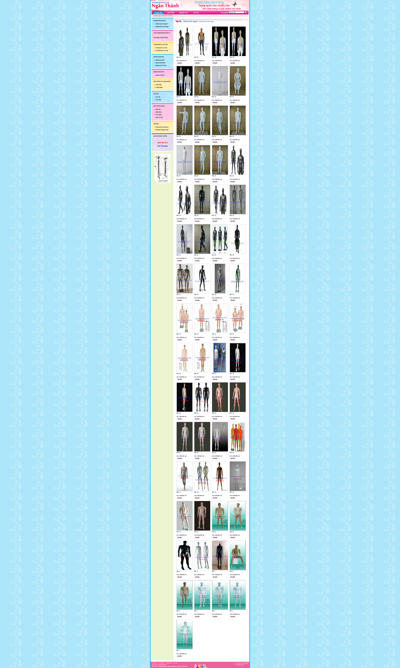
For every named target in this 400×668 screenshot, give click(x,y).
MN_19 (214, 452)
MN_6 (231, 571)
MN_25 (179, 413)
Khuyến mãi (169, 663)
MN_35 (214, 294)
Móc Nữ (158, 109)
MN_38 (232, 255)
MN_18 (232, 452)
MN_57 (179, 97)
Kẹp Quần (159, 114)
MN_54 (232, 97)
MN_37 (179, 294)
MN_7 (213, 571)
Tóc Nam (158, 99)
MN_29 (179, 373)
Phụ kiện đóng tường (162, 130)
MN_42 (232, 215)
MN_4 (196, 611)
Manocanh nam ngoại (162, 26)
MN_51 (214, 136)
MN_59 (214, 57)
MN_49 (179, 176)
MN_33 (179, 334)
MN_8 (196, 571)
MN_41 (179, 255)
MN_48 (196, 176)
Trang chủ (154, 663)
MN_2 (231, 611)
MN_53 (179, 136)
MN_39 (214, 255)
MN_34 (232, 294)
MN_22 (232, 413)
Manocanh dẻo (160, 75)
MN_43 (214, 215)
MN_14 (232, 492)
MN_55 (214, 97)
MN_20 (196, 452)
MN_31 (214, 334)
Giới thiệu (161, 663)
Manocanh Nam (160, 63)
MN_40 (196, 255)
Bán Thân (159, 84)
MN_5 (178, 611)
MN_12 (196, 531)
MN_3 (213, 611)
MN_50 (232, 136)
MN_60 (196, 57)
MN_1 (178, 650)
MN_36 (196, 294)
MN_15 (214, 492)
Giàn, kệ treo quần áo (162, 127)
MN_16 (196, 492)
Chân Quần (159, 87)
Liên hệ (175, 663)
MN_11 (214, 531)
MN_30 (232, 334)
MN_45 (179, 215)
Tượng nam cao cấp (162, 50)
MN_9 (178, 571)
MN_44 (196, 215)
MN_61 (179, 57)
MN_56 (196, 97)
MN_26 (232, 373)
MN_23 (214, 413)
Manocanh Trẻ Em (161, 65)
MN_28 (196, 373)
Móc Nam (159, 112)
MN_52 (196, 136)
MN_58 (232, 57)
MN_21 (179, 452)
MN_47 (214, 176)
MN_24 (196, 413)
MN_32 (196, 334)
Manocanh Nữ (160, 60)
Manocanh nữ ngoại (162, 24)
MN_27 (214, 373)
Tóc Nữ (158, 97)
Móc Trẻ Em (159, 117)
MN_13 (179, 531)
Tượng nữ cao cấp (161, 48)
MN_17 (179, 492)
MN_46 (232, 176)
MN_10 (232, 531)
